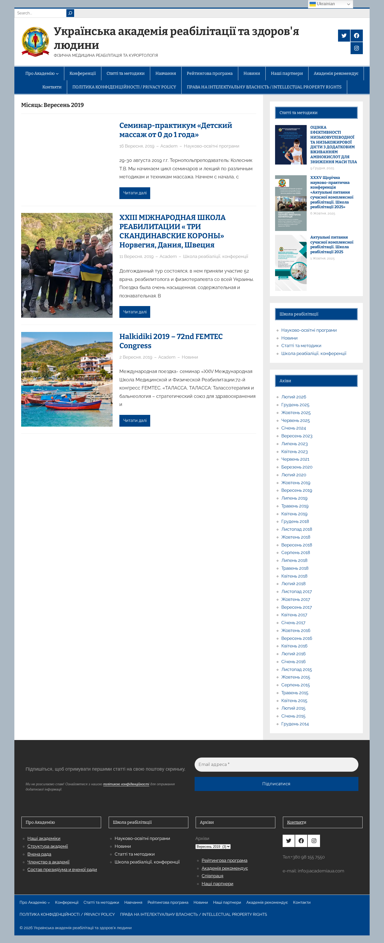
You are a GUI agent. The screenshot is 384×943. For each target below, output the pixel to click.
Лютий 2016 (293, 653)
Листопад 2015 (296, 669)
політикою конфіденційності (126, 784)
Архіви (202, 838)
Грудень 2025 (295, 404)
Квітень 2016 (294, 645)
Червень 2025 (295, 420)
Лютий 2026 (293, 396)
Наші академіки (43, 838)
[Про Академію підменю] (49, 902)
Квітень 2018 (294, 576)
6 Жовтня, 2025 (322, 213)
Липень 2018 (294, 560)
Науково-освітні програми (211, 146)
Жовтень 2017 (295, 599)
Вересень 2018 (296, 544)
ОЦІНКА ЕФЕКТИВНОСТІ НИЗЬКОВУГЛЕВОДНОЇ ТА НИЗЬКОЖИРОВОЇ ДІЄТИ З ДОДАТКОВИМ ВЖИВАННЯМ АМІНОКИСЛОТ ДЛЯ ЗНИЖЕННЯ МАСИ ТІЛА (333, 144)
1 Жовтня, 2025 (322, 258)
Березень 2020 (296, 467)
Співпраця (212, 875)
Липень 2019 (294, 498)
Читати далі (135, 192)
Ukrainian (325, 4)
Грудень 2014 (295, 723)
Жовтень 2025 (296, 412)
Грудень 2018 (295, 521)
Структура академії (47, 846)
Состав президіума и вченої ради (62, 869)
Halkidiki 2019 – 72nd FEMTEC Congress (171, 341)
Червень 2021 (295, 459)
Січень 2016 (293, 661)
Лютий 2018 (293, 583)
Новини (190, 357)
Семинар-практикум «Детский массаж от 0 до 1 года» (175, 130)
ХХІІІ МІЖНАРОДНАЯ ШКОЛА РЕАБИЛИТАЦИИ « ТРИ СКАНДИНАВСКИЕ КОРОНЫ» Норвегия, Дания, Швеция (172, 231)
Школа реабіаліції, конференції (215, 256)
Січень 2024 (293, 428)
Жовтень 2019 (295, 482)
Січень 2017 (293, 622)
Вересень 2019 (296, 490)
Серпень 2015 (295, 684)
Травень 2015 (294, 692)
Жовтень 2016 (295, 630)
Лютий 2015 (293, 708)
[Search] (70, 13)
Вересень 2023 (296, 435)
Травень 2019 (295, 506)
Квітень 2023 (294, 451)
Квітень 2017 (294, 614)
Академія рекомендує (225, 868)
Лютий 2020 (293, 474)
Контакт (295, 822)
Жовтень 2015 (295, 677)
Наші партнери (217, 883)
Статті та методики (301, 345)
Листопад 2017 (296, 591)
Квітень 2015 (294, 700)
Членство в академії (48, 862)
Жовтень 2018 (295, 537)
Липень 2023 (294, 443)
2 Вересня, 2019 (135, 357)
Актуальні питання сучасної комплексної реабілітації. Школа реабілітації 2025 (331, 244)
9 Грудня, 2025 (322, 168)
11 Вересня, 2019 (136, 256)
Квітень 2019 (294, 513)
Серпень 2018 (295, 552)
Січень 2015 (293, 716)
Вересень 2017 (296, 607)
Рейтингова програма (224, 860)
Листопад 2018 (296, 529)
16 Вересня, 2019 (136, 146)
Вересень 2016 (296, 638)
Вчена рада (39, 854)
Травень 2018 (295, 568)
